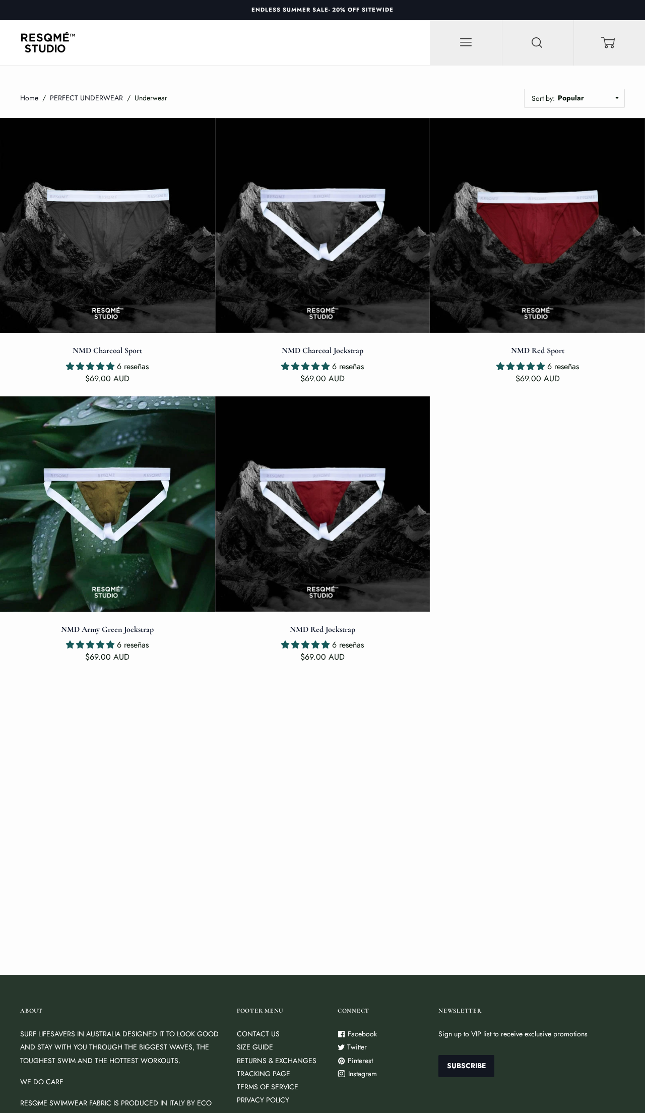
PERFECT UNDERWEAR (86, 98)
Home (29, 98)
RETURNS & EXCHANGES (276, 1061)
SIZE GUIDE (255, 1047)
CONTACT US (258, 1034)
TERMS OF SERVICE (267, 1087)
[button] (91, 366)
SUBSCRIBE (466, 1066)
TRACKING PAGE (263, 1074)
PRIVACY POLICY (263, 1100)
